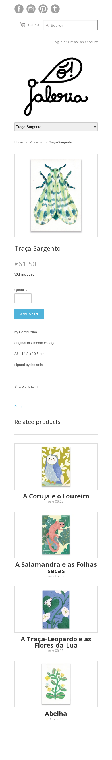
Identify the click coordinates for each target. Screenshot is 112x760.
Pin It (18, 407)
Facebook (19, 8)
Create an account (83, 42)
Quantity (20, 290)
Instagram (31, 8)
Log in (58, 42)
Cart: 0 (33, 24)
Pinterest (43, 8)
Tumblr (55, 8)
